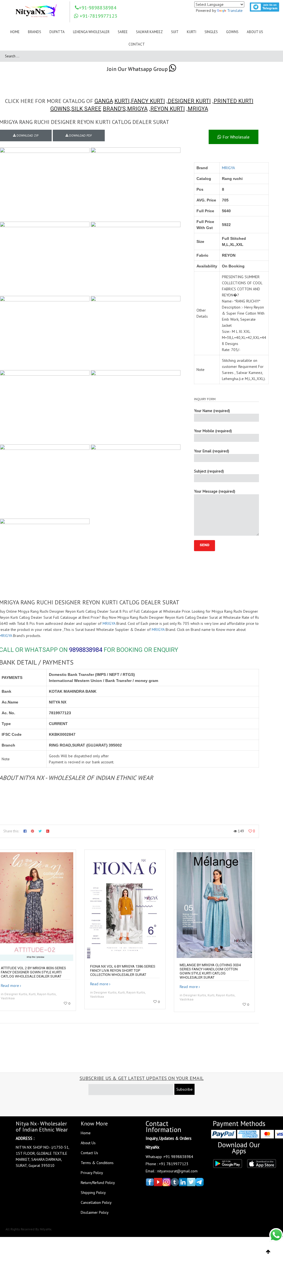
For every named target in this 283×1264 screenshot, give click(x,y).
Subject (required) (209, 471)
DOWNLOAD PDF (80, 135)
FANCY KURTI (148, 101)
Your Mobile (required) (213, 430)
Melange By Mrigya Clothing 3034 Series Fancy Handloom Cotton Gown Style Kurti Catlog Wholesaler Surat (210, 971)
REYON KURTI (167, 108)
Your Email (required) (211, 450)
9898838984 (85, 649)
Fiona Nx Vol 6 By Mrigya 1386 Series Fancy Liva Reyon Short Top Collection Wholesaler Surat (122, 970)
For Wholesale (235, 137)
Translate (235, 10)
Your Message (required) (214, 491)
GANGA (104, 101)
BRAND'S (114, 108)
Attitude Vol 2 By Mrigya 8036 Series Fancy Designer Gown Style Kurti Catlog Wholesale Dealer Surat (33, 972)
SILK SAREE (86, 108)
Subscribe (184, 1089)
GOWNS (60, 108)
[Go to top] (268, 1251)
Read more (10, 985)
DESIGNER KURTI (189, 101)
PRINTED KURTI (233, 101)
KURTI (122, 101)
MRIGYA (137, 108)
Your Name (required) (212, 410)
